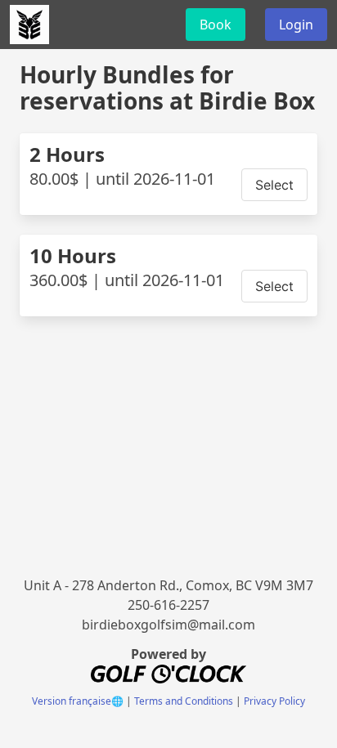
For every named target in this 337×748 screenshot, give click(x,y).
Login (296, 25)
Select (274, 185)
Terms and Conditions (183, 701)
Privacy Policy (274, 701)
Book (215, 25)
